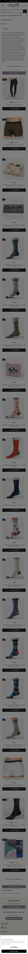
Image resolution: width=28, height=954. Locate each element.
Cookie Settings (14, 947)
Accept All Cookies (14, 951)
